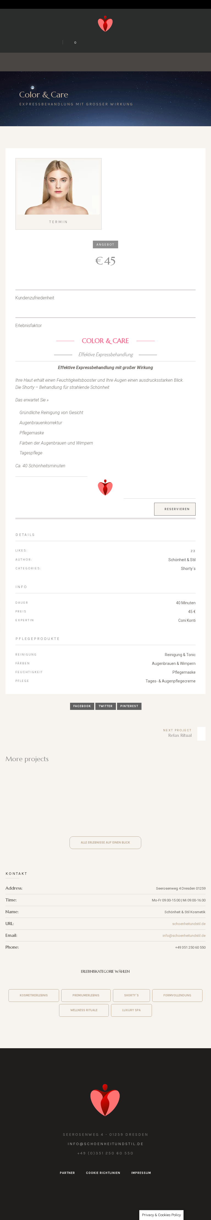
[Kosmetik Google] (125, 42)
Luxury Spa (131, 1010)
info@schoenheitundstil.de (184, 936)
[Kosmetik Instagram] (98, 42)
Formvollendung (177, 995)
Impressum (141, 1173)
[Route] (138, 42)
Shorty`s (188, 568)
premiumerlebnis (86, 995)
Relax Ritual (180, 735)
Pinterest (129, 706)
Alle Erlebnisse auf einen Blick (105, 842)
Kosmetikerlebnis (34, 995)
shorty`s (131, 995)
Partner (67, 1173)
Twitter (106, 706)
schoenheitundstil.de (189, 924)
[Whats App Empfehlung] (151, 42)
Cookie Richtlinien (103, 1173)
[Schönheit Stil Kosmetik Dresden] (105, 23)
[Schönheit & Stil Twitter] (85, 42)
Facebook (82, 706)
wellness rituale (84, 1010)
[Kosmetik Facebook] (112, 42)
